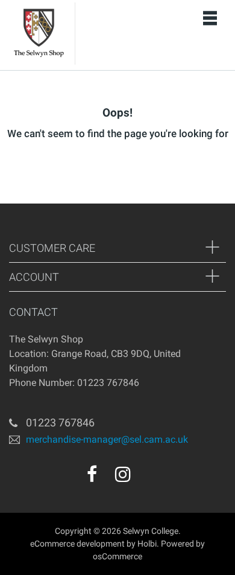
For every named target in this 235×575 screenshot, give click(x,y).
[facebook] (92, 474)
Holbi (147, 543)
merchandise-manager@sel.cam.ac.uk (107, 439)
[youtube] (149, 478)
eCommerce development (77, 543)
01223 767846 (60, 422)
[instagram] (123, 474)
